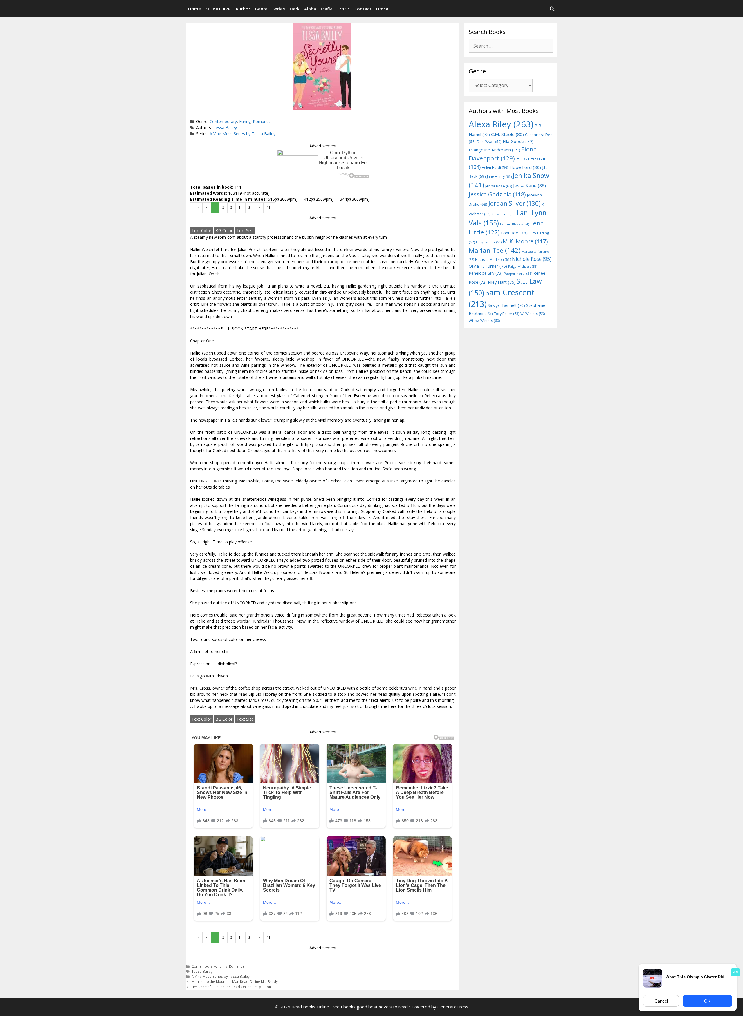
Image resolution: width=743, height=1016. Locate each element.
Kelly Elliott (503, 214)
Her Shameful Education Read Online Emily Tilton (231, 986)
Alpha (310, 9)
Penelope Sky (486, 273)
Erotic (343, 9)
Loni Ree (514, 233)
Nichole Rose (531, 259)
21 (250, 207)
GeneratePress (452, 1007)
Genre (261, 9)
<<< (196, 207)
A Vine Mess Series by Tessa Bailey (242, 133)
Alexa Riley (501, 124)
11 (240, 207)
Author (242, 9)
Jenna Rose (498, 186)
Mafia (327, 9)
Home (194, 9)
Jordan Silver (514, 203)
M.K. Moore (525, 241)
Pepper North (518, 273)
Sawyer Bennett (506, 305)
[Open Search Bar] (552, 8)
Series (278, 9)
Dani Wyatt (489, 141)
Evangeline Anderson (494, 150)
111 (269, 207)
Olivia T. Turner (488, 266)
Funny (244, 121)
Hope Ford (525, 167)
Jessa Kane (529, 185)
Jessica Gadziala (497, 194)
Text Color (201, 230)
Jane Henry (499, 176)
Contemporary (223, 121)
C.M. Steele (507, 134)
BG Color (223, 230)
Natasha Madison (493, 259)
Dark (295, 9)
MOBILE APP (218, 9)
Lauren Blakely (514, 224)
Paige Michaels (522, 266)
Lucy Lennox (489, 242)
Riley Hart (501, 282)
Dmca (382, 9)
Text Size (245, 230)
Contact (363, 9)
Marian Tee (494, 250)
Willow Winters (484, 320)
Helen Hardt (495, 167)
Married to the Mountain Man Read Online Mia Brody (235, 981)
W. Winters (532, 313)
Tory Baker (506, 313)
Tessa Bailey (225, 127)
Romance (262, 121)
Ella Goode (518, 141)
